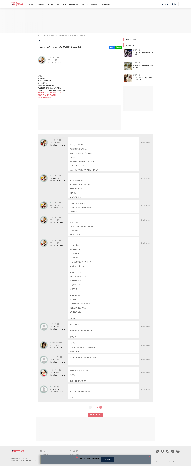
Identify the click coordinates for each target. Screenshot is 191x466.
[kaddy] (44, 327)
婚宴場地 (32, 4)
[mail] (177, 451)
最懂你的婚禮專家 (75, 454)
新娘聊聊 (85, 4)
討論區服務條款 (44, 454)
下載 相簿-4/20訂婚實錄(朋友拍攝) (49, 93)
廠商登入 (165, 4)
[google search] (185, 4)
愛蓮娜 (54, 387)
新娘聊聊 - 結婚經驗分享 (50, 35)
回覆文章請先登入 (95, 414)
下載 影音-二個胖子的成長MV (47, 95)
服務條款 (42, 451)
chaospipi (55, 357)
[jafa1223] (44, 373)
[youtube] (156, 451)
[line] (161, 451)
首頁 (39, 35)
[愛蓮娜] (44, 389)
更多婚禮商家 (74, 4)
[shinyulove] (44, 345)
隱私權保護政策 (74, 451)
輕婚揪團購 (106, 4)
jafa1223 (55, 370)
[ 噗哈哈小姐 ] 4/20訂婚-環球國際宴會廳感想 (72, 35)
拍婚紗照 (41, 4)
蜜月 (64, 4)
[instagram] (166, 451)
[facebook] (171, 451)
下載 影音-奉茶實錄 (44, 97)
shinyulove (56, 342)
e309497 (53, 57)
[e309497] (42, 60)
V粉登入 (174, 4)
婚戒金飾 (50, 4)
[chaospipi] (44, 360)
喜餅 (58, 4)
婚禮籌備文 (95, 4)
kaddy (54, 324)
